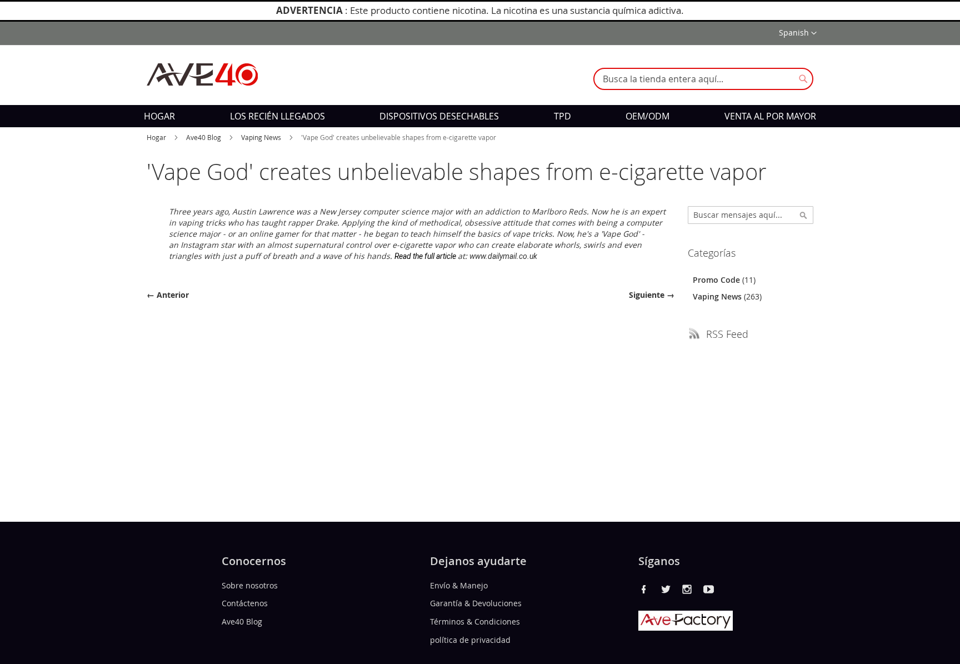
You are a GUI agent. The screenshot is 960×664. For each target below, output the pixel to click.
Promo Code (717, 279)
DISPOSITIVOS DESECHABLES (439, 116)
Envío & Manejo (459, 585)
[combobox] (703, 79)
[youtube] (708, 589)
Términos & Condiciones (475, 621)
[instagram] (687, 589)
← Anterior (168, 294)
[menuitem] (159, 116)
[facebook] (643, 589)
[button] (798, 33)
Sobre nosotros (250, 585)
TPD (562, 116)
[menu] (480, 116)
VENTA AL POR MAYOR (770, 116)
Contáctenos (245, 603)
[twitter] (665, 589)
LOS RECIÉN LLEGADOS (277, 116)
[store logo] (202, 74)
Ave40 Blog (204, 137)
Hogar (157, 137)
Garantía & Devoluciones (476, 603)
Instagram (199, 244)
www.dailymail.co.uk (503, 256)
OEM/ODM (647, 116)
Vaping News (262, 137)
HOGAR (159, 116)
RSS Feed (727, 334)
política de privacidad (470, 640)
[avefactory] (685, 627)
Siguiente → (651, 294)
